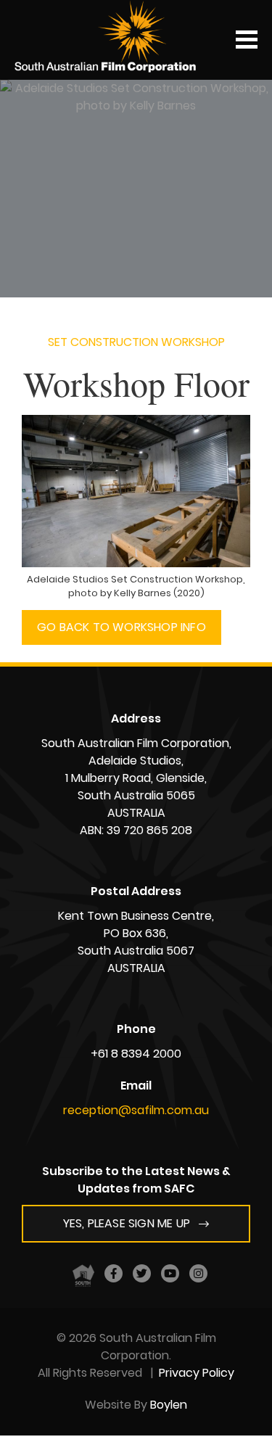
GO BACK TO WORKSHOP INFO (121, 627)
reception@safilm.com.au (136, 1110)
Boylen (168, 1404)
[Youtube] (170, 1273)
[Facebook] (113, 1273)
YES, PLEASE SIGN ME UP (126, 1223)
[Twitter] (142, 1273)
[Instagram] (198, 1273)
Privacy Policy (196, 1372)
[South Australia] (83, 1275)
